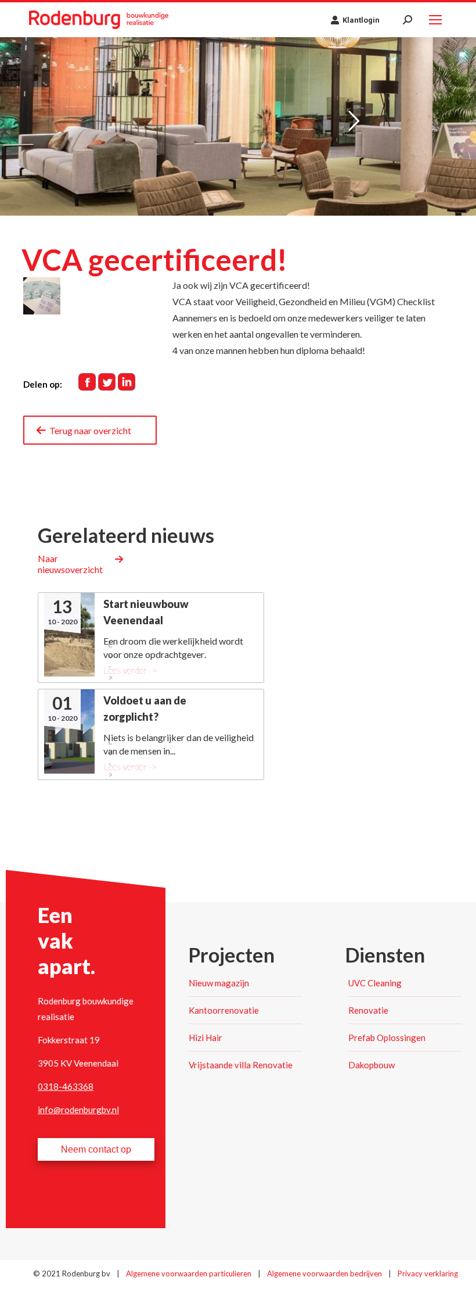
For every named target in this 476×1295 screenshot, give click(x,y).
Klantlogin (361, 20)
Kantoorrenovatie (224, 1010)
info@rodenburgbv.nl (78, 1109)
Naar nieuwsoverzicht (70, 564)
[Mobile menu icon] (435, 19)
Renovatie (368, 1010)
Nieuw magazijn (219, 983)
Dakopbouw (371, 1065)
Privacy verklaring (428, 1273)
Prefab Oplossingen (386, 1037)
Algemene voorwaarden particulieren (189, 1273)
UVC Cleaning (375, 983)
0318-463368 (65, 1086)
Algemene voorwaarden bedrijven (325, 1273)
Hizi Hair (205, 1037)
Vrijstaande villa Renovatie (241, 1065)
